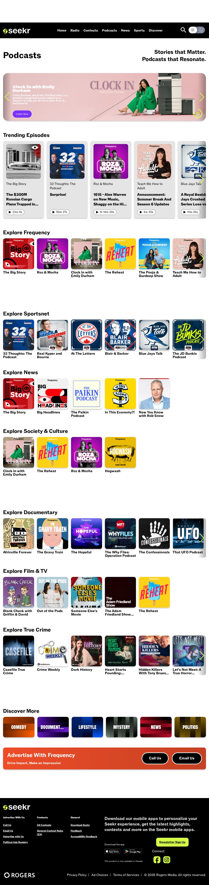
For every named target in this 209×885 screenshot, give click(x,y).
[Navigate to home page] (16, 31)
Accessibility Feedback (84, 836)
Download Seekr (80, 825)
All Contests (44, 825)
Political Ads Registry (15, 842)
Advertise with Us (13, 836)
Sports (139, 30)
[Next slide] (202, 97)
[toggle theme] (197, 30)
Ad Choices (99, 875)
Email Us (187, 758)
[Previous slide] (7, 97)
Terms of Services (126, 875)
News (125, 30)
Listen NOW (22, 114)
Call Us (155, 758)
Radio (74, 30)
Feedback (76, 830)
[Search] (183, 30)
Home (61, 30)
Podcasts (109, 30)
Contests (90, 30)
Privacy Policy (77, 875)
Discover (156, 30)
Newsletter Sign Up (172, 842)
